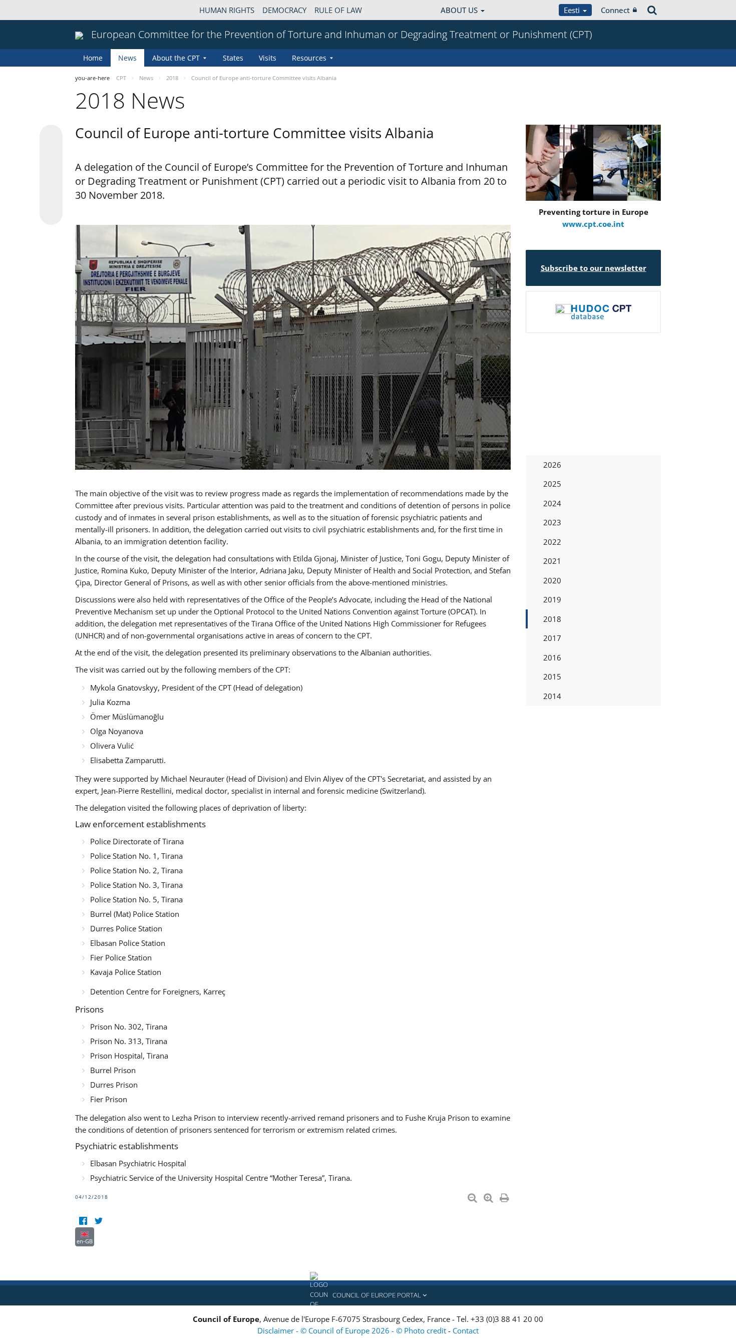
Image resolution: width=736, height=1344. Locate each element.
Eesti (573, 10)
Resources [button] (309, 58)
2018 (552, 619)
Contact (466, 1330)
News (127, 58)
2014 (552, 696)
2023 (552, 522)
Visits (267, 58)
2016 (552, 657)
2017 (552, 638)
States (233, 58)
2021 (552, 561)
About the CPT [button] (176, 58)
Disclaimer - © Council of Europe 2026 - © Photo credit (352, 1330)
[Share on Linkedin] (51, 194)
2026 (552, 465)
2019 (552, 599)
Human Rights (226, 10)
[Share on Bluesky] (51, 137)
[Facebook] (83, 1221)
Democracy (284, 10)
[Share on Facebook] (51, 175)
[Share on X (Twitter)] (51, 156)
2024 (552, 503)
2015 (552, 676)
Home (93, 58)
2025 (552, 484)
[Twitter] (98, 1221)
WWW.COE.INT (100, 10)
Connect (615, 10)
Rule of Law (338, 10)
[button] (368, 1295)
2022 (552, 542)
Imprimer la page (505, 1195)
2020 (552, 580)
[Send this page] (51, 213)
